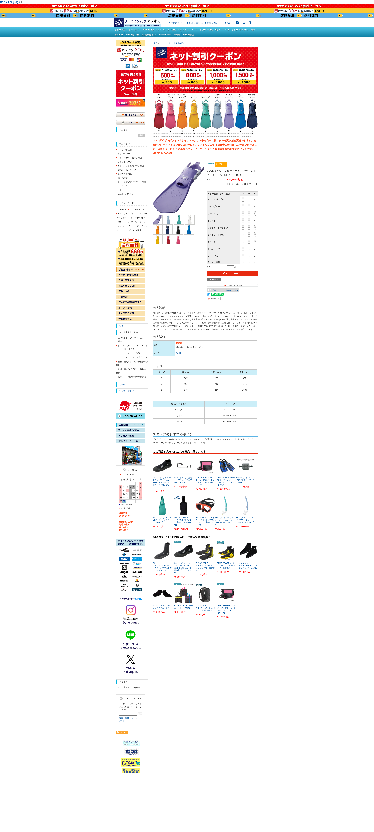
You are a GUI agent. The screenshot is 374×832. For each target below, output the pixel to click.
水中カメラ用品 (148, 30)
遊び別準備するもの (149, 35)
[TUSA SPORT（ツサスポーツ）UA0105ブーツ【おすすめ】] (226, 559)
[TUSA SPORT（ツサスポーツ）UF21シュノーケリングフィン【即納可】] (226, 473)
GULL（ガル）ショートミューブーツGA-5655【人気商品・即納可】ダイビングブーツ (162, 482)
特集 (138, 35)
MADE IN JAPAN (165, 35)
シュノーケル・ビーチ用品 (166, 30)
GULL (178, 353)
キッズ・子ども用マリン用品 (202, 30)
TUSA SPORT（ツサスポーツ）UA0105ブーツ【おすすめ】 (226, 565)
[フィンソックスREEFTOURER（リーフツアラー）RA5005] (248, 559)
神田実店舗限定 (188, 35)
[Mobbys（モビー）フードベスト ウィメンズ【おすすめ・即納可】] (183, 513)
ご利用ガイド (177, 22)
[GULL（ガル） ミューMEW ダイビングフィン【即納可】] (162, 513)
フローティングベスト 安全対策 (132, 357)
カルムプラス (129, 213)
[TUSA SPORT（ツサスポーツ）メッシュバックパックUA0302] (205, 601)
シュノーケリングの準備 (129, 353)
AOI (119, 213)
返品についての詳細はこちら (225, 290)
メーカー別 (130, 35)
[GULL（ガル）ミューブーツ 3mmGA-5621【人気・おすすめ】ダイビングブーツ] (162, 559)
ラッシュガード (183, 30)
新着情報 (177, 35)
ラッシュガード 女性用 (130, 230)
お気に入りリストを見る (129, 687)
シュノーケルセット (138, 218)
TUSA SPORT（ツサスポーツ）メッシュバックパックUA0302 (205, 608)
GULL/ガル (179, 43)
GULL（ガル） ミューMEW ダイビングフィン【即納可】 (162, 520)
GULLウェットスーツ (127, 222)
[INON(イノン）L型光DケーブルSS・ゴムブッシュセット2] (183, 473)
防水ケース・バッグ (222, 30)
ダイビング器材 (120, 30)
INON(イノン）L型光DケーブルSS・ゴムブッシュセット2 (183, 480)
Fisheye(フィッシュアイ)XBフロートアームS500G (245, 480)
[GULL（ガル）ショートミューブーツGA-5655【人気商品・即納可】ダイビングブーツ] (162, 473)
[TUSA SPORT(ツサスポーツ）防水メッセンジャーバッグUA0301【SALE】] (205, 473)
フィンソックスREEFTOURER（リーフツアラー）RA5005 (248, 565)
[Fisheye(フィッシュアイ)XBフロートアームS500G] (245, 473)
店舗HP (229, 22)
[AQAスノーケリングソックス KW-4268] (162, 601)
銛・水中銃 (119, 35)
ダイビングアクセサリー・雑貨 (243, 30)
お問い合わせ (214, 22)
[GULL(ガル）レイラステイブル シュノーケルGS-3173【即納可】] (245, 513)
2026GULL (123, 209)
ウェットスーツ (134, 30)
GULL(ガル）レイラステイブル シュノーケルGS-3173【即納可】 (245, 520)
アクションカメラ (138, 209)
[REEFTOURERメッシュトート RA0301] (183, 601)
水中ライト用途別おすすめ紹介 (132, 377)
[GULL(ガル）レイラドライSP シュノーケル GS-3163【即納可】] (224, 513)
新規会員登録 (196, 22)
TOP (155, 43)
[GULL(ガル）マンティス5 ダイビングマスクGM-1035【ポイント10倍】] (205, 513)
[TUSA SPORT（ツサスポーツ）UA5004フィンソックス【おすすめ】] (205, 559)
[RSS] (122, 732)
